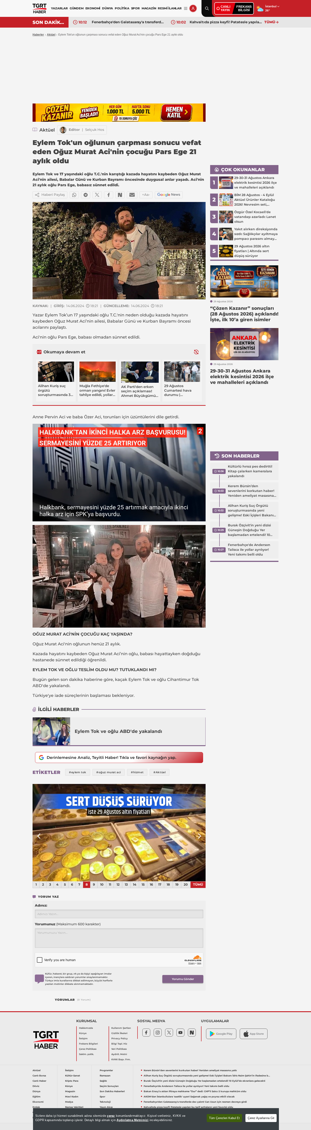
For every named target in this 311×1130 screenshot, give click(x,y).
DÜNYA (107, 8)
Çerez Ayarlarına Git (261, 1118)
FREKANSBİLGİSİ (244, 8)
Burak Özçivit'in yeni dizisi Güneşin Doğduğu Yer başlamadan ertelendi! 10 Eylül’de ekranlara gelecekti (251, 530)
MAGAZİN (149, 8)
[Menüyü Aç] (185, 8)
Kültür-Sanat (72, 1075)
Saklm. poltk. (86, 1054)
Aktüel (51, 34)
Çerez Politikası (88, 1048)
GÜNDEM (77, 8)
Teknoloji (105, 1101)
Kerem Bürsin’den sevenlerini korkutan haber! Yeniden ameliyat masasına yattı (251, 491)
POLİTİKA (122, 8)
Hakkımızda (86, 1028)
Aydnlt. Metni (119, 1054)
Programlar (106, 1070)
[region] (156, 1119)
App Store (257, 1033)
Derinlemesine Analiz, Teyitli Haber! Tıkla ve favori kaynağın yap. (111, 757)
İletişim (83, 1038)
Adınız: (41, 905)
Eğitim (36, 1096)
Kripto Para (71, 1080)
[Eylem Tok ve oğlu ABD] (51, 731)
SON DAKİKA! (49, 22)
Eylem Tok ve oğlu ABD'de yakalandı (118, 731)
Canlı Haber (39, 1080)
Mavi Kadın (71, 1096)
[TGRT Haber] (39, 8)
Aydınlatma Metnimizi (132, 1120)
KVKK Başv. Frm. (120, 1059)
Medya (69, 1101)
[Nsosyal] (120, 194)
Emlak (36, 1107)
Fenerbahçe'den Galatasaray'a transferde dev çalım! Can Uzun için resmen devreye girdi (195, 1101)
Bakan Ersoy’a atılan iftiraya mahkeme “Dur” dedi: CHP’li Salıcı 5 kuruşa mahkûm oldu (195, 1091)
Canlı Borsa (39, 1075)
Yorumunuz (68, 924)
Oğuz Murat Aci (70, 321)
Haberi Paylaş (53, 194)
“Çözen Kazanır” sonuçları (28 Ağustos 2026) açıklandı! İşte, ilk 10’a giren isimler (226, 22)
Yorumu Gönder (183, 979)
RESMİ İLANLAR (169, 8)
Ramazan (105, 1075)
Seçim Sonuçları (109, 1086)
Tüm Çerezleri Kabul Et (224, 1118)
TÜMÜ (269, 22)
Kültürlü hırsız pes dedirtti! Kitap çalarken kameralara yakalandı (250, 471)
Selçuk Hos (94, 129)
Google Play (224, 1033)
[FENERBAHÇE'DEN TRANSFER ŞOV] (119, 833)
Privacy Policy (119, 1038)
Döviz (36, 1086)
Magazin (70, 1091)
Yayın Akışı (106, 1107)
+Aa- (146, 194)
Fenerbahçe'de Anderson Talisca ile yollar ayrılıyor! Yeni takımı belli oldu (249, 549)
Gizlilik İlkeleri (119, 1033)
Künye (83, 1033)
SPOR (135, 8)
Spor (102, 1096)
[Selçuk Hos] (63, 130)
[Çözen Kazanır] (119, 112)
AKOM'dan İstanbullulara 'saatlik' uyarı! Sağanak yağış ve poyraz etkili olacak (189, 1096)
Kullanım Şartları (121, 1028)
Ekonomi (38, 1101)
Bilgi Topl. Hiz (119, 1043)
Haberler (38, 34)
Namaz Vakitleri (74, 1107)
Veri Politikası (119, 1048)
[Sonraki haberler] (196, 352)
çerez (111, 1115)
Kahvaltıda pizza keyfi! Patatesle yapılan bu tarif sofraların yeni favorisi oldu (128, 22)
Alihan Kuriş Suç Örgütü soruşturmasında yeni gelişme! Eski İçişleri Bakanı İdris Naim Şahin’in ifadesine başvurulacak (251, 511)
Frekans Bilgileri (88, 1043)
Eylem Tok (55, 315)
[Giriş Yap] (193, 8)
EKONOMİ (92, 8)
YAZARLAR (59, 8)
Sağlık (103, 1080)
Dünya (36, 1091)
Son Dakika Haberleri (112, 1091)
